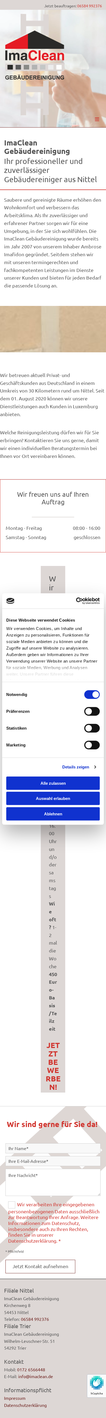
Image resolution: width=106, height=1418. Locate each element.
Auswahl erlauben (53, 798)
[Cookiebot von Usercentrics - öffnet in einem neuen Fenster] (76, 600)
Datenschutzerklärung (25, 1405)
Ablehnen (53, 813)
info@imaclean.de (35, 1376)
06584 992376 (89, 5)
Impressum (15, 1398)
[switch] (92, 711)
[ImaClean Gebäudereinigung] (34, 65)
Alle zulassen (53, 783)
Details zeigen (75, 767)
